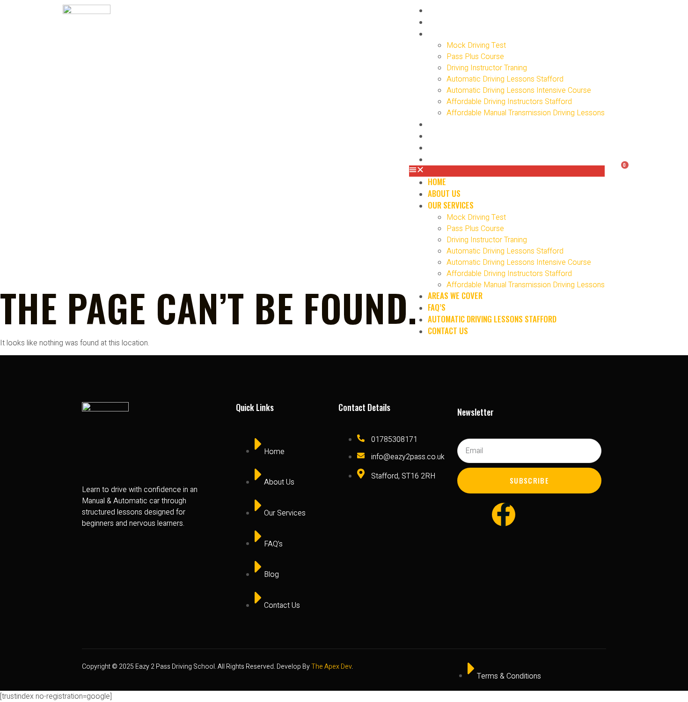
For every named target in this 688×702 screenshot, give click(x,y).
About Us (448, 21)
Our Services (455, 33)
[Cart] (619, 168)
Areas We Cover (459, 123)
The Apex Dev (331, 667)
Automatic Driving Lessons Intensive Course (518, 90)
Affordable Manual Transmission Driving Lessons (525, 113)
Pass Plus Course (475, 56)
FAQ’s (441, 135)
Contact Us (452, 158)
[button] (507, 171)
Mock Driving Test (476, 45)
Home (441, 9)
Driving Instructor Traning (486, 68)
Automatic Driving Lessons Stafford (505, 79)
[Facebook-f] (503, 514)
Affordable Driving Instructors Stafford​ (509, 101)
